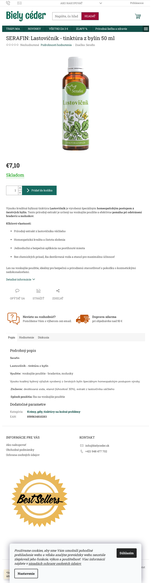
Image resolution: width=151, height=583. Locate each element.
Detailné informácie (18, 279)
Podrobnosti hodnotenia (56, 45)
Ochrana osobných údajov (23, 455)
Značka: (85, 45)
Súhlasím (127, 553)
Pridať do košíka (41, 190)
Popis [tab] (11, 337)
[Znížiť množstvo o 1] (20, 192)
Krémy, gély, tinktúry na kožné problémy (53, 412)
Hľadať (90, 16)
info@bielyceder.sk (97, 445)
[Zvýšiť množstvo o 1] (20, 188)
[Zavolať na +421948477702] (12, 3)
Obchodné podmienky (20, 450)
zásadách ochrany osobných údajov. (55, 563)
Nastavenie (26, 573)
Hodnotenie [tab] (26, 337)
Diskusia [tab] (43, 337)
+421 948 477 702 (96, 451)
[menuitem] (13, 29)
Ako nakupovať (71, 3)
